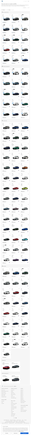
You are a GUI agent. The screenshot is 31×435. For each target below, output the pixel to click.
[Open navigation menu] (29, 1)
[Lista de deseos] (27, 1)
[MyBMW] (24, 1)
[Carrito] (25, 1)
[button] (1, 9)
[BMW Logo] (2, 1)
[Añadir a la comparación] (10, 14)
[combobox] (28, 347)
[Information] (6, 22)
